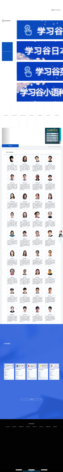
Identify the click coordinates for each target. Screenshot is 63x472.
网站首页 (52, 146)
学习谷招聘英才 (57, 115)
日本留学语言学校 (14, 115)
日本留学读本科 (31, 115)
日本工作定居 (48, 115)
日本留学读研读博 (40, 115)
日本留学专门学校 (23, 115)
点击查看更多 (31, 399)
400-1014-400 (55, 9)
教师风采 (59, 146)
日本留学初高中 (6, 115)
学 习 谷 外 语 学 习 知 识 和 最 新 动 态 (7, 51)
